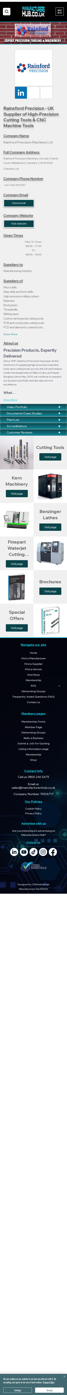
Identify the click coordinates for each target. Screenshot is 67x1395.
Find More (33, 674)
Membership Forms (33, 721)
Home (33, 652)
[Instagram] (43, 852)
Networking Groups (33, 691)
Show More (10, 334)
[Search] (7, 11)
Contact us (33, 702)
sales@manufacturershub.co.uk (33, 788)
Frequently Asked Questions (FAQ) (33, 696)
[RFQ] (59, 686)
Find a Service (33, 669)
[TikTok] (33, 852)
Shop (33, 759)
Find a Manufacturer (33, 658)
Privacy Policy (48, 1382)
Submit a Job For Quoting (33, 743)
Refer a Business (33, 738)
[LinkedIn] (14, 852)
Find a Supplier (33, 663)
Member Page (33, 727)
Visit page (50, 457)
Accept (49, 1390)
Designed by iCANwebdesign (33, 884)
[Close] (62, 1378)
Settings (17, 1390)
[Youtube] (24, 852)
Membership (33, 680)
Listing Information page (33, 749)
